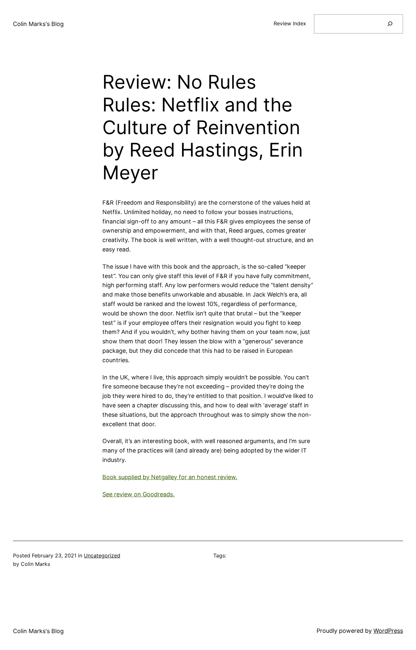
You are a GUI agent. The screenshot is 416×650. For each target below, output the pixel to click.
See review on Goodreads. (138, 494)
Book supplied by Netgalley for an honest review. (169, 477)
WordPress (388, 630)
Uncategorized (102, 555)
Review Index (290, 23)
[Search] (389, 24)
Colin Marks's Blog (38, 23)
